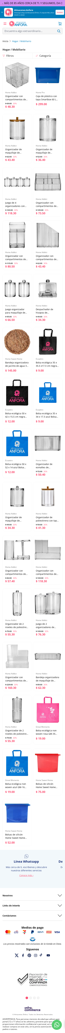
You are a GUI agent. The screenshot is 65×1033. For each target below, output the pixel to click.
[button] (5, 23)
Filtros (10, 55)
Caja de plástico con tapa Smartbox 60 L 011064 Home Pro (46, 99)
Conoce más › (26, 875)
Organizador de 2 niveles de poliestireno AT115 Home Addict (17, 627)
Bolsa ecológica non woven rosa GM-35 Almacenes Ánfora (46, 734)
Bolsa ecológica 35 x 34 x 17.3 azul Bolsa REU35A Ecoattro (46, 416)
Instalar (60, 12)
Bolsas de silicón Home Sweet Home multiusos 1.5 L (46, 787)
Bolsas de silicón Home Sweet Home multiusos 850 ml (15, 838)
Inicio (5, 41)
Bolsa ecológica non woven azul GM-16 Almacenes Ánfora (15, 787)
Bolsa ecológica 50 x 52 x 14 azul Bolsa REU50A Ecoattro (15, 467)
